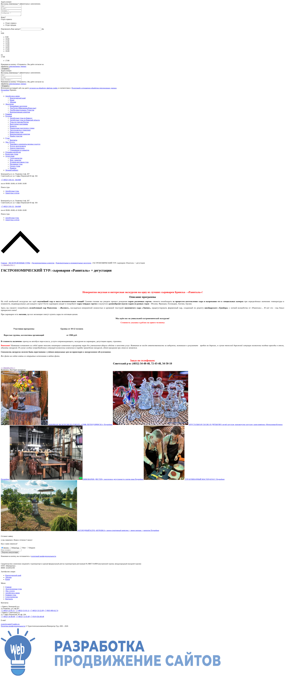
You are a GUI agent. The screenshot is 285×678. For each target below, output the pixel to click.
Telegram (31, 548)
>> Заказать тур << (8, 265)
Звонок (6, 548)
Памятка (13, 168)
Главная (4, 263)
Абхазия (13, 102)
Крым (12, 100)
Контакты (13, 140)
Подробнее (5, 90)
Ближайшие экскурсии (18, 106)
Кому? (3, 17)
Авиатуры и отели (12, 193)
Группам (8, 116)
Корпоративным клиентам (20, 112)
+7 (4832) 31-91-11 (22, 610)
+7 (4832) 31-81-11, (8, 610)
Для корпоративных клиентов (43, 263)
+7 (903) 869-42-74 (51, 610)
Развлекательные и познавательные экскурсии (73, 263)
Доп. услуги (10, 591)
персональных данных (17, 66)
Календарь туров (11, 154)
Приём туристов (16, 136)
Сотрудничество (16, 158)
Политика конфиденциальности (13, 626)
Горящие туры (10, 595)
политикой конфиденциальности (43, 556)
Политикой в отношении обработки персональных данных (94, 88)
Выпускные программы (19, 124)
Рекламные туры (16, 164)
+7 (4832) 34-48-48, (8, 616)
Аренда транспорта (17, 148)
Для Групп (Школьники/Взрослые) (23, 108)
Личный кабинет (11, 170)
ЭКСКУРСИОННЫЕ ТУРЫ (19, 263)
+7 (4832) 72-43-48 (23, 616)
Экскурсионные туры (13, 589)
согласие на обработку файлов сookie (43, 88)
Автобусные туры (12, 191)
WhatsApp (15, 548)
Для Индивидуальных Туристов (22, 110)
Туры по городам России (19, 122)
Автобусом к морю (12, 96)
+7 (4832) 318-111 (7, 180)
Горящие (8, 114)
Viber (24, 548)
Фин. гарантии (15, 160)
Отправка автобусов (13, 152)
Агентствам (9, 156)
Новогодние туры (16, 132)
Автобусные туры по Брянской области (25, 120)
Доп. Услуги (10, 142)
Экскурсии (9, 104)
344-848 (18, 180)
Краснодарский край (18, 98)
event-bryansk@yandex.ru (10, 624)
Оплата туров (15, 166)
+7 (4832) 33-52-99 (37, 610)
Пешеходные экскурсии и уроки (22, 128)
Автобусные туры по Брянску (21, 118)
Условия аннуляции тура (19, 162)
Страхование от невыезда (19, 150)
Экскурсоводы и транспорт (20, 130)
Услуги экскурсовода (18, 146)
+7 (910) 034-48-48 (37, 616)
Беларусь (13, 126)
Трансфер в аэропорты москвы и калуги (25, 144)
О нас (7, 138)
